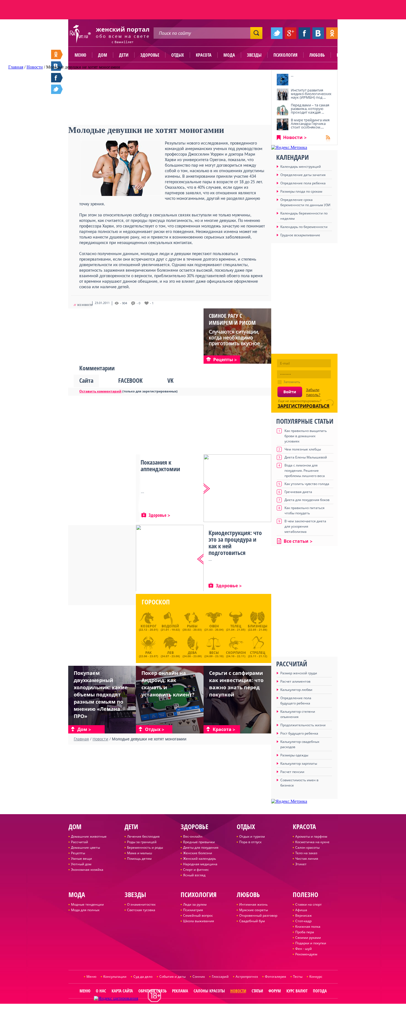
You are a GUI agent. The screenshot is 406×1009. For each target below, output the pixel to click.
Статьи (257, 991)
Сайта (86, 380)
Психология (285, 55)
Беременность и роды (145, 847)
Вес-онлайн (192, 836)
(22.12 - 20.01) (148, 627)
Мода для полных (85, 910)
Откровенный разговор (258, 915)
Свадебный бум (252, 921)
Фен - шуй (303, 948)
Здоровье (149, 55)
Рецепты (78, 853)
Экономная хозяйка (87, 869)
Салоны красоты (209, 991)
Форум (274, 991)
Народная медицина (200, 864)
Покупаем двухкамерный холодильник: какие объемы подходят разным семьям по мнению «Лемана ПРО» (101, 694)
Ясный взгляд (194, 875)
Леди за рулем (195, 904)
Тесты (297, 976)
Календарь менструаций (300, 166)
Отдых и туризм (252, 836)
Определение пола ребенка (303, 183)
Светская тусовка (141, 910)
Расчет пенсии (292, 771)
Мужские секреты (253, 910)
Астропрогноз (247, 976)
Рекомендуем (306, 954)
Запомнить (291, 381)
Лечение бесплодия (143, 836)
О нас (101, 991)
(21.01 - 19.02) (170, 627)
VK (170, 380)
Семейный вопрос (198, 915)
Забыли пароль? (313, 392)
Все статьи (296, 541)
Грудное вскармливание (300, 235)
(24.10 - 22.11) (236, 653)
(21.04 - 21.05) (235, 627)
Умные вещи (81, 858)
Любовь (317, 55)
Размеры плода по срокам (301, 191)
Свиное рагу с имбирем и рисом (232, 319)
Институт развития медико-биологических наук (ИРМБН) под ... (311, 94)
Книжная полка (307, 926)
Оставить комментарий (100, 391)
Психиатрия (193, 910)
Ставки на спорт (308, 904)
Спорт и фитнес (196, 869)
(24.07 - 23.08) (170, 653)
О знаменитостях (141, 904)
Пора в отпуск (250, 842)
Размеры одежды (294, 755)
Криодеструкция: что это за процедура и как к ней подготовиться (235, 542)
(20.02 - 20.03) (192, 627)
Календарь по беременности (304, 226)
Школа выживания (198, 921)
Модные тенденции (87, 904)
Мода (229, 55)
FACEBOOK (130, 380)
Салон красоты (307, 847)
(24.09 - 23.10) (213, 653)
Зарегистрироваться (303, 406)
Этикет (301, 864)
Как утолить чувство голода (306, 483)
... (292, 75)
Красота (204, 55)
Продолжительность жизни (303, 725)
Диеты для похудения (200, 847)
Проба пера (304, 932)
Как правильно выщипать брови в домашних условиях (305, 436)
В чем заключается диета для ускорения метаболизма (305, 526)
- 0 (138, 303)
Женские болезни (197, 853)
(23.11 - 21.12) (257, 653)
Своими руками (308, 937)
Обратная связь (152, 991)
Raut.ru (184, 1006)
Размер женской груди (298, 673)
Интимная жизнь (253, 904)
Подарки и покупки (310, 943)
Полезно (345, 55)
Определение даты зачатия (303, 174)
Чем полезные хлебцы (302, 449)
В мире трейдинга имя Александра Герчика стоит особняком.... (310, 123)
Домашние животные (89, 836)
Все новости (84, 305)
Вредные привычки (199, 842)
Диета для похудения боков (306, 499)
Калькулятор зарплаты (298, 763)
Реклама (180, 991)
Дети (123, 55)
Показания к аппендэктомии (160, 465)
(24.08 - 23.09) (192, 653)
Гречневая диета (298, 491)
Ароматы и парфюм (311, 836)
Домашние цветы (85, 847)
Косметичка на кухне (312, 842)
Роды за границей (142, 842)
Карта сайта (122, 991)
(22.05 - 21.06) (257, 627)
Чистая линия (306, 858)
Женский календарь (199, 858)
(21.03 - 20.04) (213, 627)
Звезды (254, 55)
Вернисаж (303, 915)
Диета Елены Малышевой (305, 457)
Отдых (177, 55)
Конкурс (315, 976)
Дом (102, 55)
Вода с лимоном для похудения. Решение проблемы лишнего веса (304, 470)
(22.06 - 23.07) (148, 653)
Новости (293, 137)
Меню (80, 55)
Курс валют (296, 991)
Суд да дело (142, 976)
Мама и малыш (139, 853)
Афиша (301, 910)
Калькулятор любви (296, 689)
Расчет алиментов (295, 681)
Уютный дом (81, 864)
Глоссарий (220, 976)
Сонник (199, 976)
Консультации (114, 976)
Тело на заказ (306, 853)
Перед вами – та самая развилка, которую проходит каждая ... (310, 109)
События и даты (172, 976)
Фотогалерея (275, 976)
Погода (320, 991)
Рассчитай (79, 842)
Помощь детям (139, 858)
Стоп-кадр (303, 921)
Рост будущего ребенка (299, 733)
